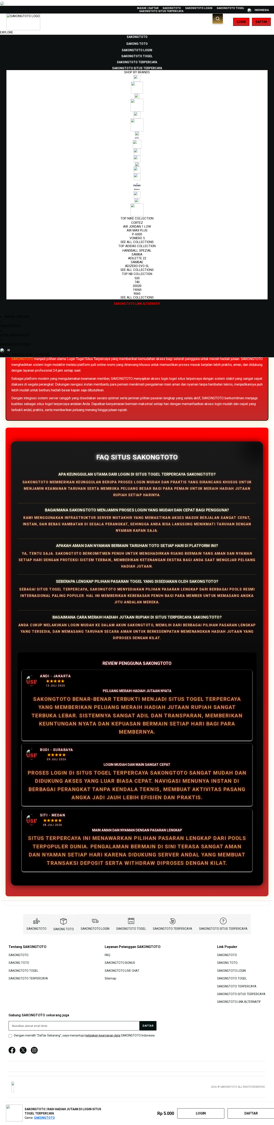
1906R (137, 290)
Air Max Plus (137, 230)
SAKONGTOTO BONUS (120, 962)
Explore (6, 32)
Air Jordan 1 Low (137, 226)
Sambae (137, 262)
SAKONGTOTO (171, 8)
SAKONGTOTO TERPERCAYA (172, 928)
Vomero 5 (137, 238)
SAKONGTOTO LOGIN (198, 8)
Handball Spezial (137, 250)
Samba (137, 254)
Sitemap (110, 978)
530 (137, 278)
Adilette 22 (137, 258)
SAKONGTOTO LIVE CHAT (122, 970)
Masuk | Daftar (148, 8)
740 (137, 282)
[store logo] (23, 22)
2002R (137, 286)
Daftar (261, 22)
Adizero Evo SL (137, 266)
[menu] (137, 170)
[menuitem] (137, 36)
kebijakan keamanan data (102, 1035)
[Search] (218, 19)
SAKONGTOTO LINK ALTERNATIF (239, 1001)
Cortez (137, 223)
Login (241, 22)
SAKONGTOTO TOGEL (230, 8)
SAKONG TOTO (63, 929)
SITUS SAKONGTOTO (15, 335)
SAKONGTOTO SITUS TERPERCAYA (161, 11)
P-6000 (137, 234)
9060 (137, 294)
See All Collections (137, 242)
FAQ (107, 955)
